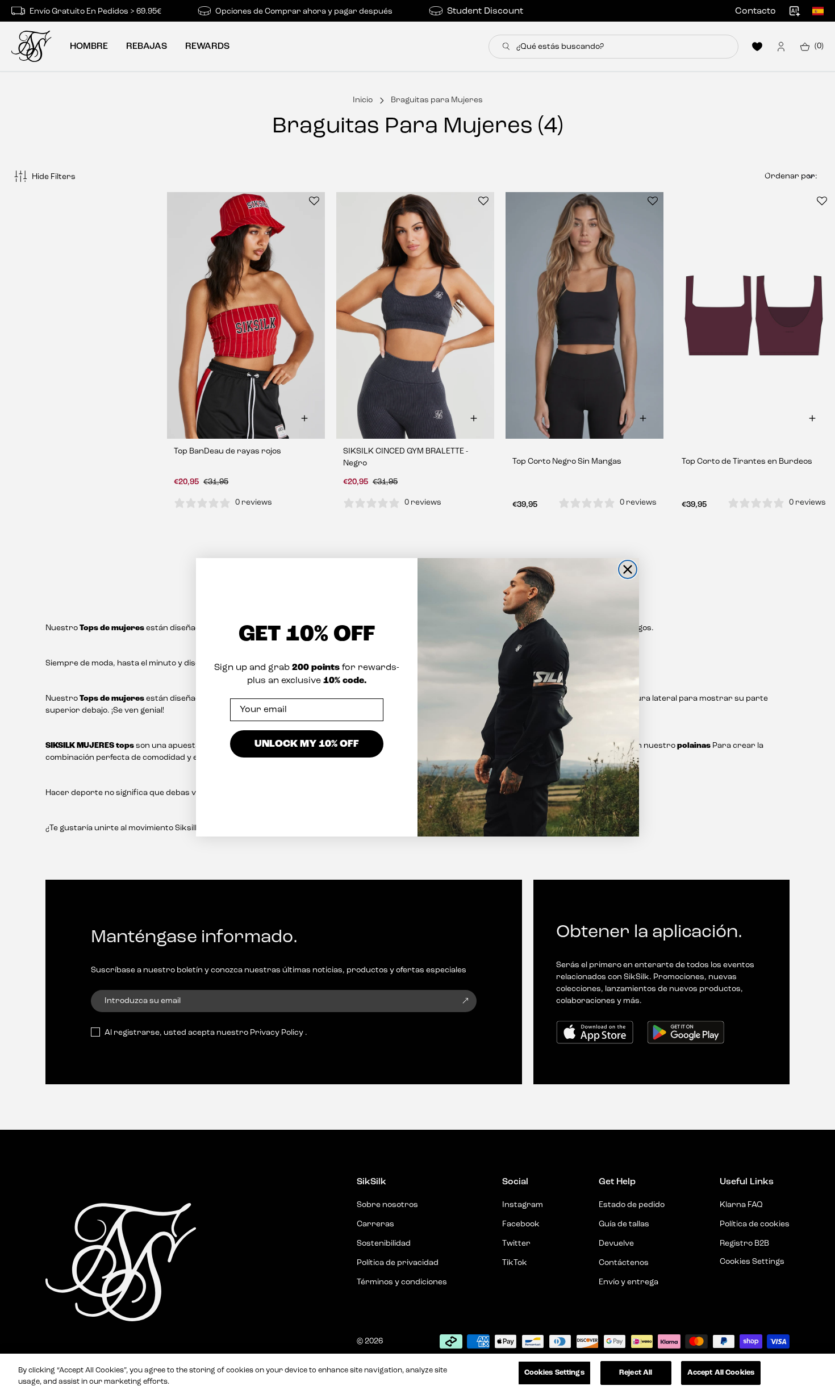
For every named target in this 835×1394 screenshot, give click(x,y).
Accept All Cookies (720, 1372)
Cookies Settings (554, 1372)
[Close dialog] (628, 569)
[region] (417, 1374)
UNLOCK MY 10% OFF (306, 743)
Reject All (635, 1372)
